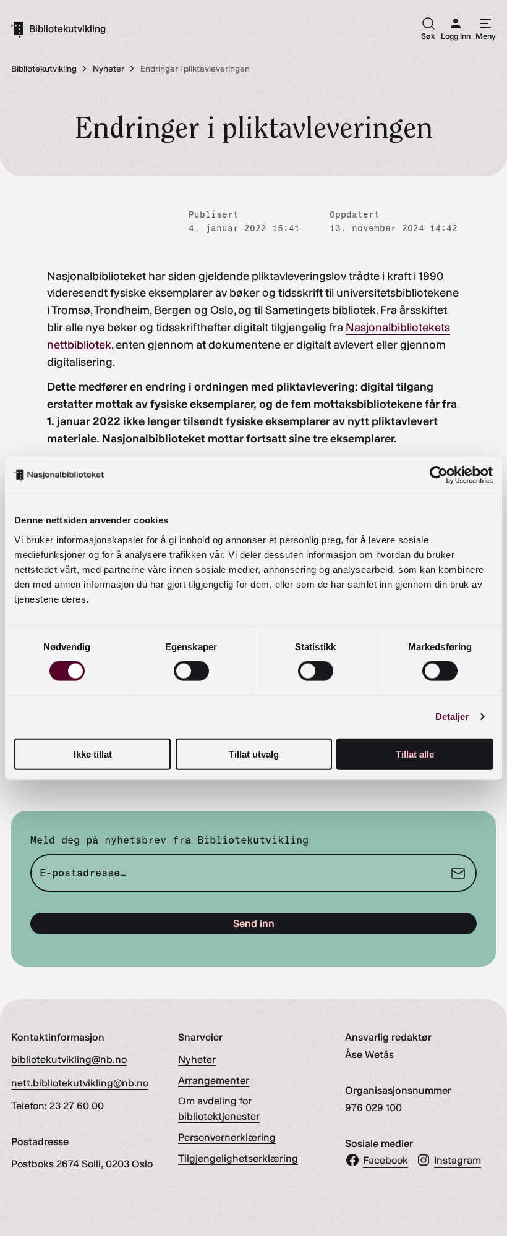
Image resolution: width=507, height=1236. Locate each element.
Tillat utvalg (254, 753)
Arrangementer (213, 1080)
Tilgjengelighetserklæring (238, 1158)
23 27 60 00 (76, 1105)
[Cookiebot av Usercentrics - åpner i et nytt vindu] (439, 475)
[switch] (191, 671)
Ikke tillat (93, 753)
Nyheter (197, 1059)
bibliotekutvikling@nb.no (69, 1059)
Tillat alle (415, 753)
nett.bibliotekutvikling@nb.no (79, 1083)
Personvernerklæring (227, 1137)
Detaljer (452, 716)
